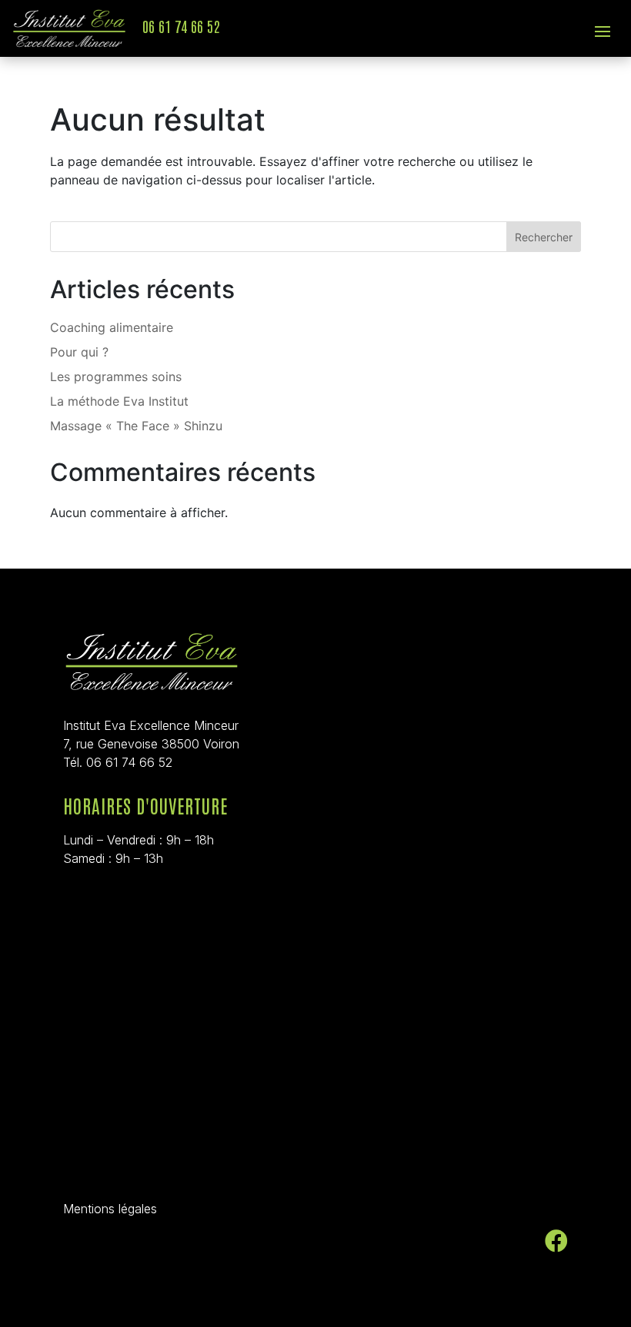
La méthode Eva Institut (119, 401)
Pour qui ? (79, 352)
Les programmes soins (116, 376)
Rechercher (544, 237)
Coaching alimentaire (111, 327)
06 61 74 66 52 (180, 25)
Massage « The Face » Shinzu (136, 425)
